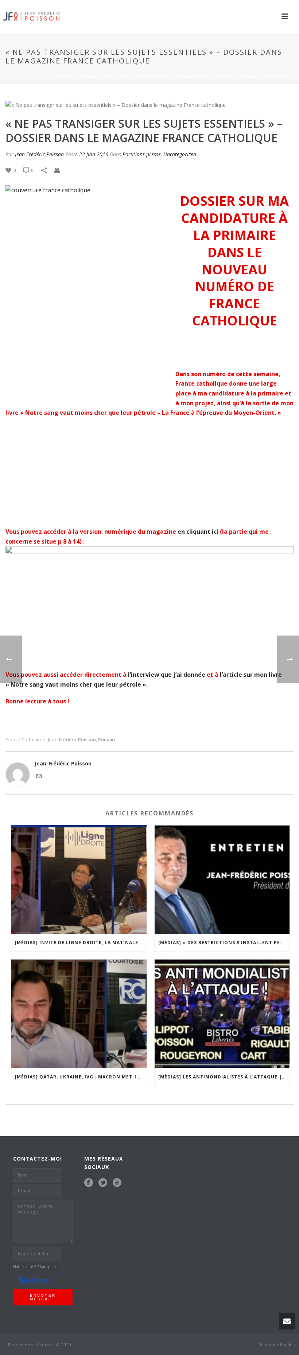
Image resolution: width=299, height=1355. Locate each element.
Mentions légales (277, 1345)
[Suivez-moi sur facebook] (88, 1182)
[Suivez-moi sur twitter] (102, 1182)
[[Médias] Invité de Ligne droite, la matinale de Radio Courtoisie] (79, 879)
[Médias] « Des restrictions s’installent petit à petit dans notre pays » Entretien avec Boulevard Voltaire (224, 942)
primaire (107, 739)
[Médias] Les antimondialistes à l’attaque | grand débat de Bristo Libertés (224, 1077)
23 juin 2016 (93, 154)
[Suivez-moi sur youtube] (117, 1182)
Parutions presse (142, 154)
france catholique (25, 739)
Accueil (41, 76)
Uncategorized (179, 154)
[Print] (60, 170)
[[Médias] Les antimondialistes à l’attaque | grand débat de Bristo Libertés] (222, 1014)
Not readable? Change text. (36, 1266)
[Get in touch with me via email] (39, 775)
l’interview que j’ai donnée (166, 675)
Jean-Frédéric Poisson (39, 154)
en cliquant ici (198, 532)
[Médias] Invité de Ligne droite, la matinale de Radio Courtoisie (81, 942)
